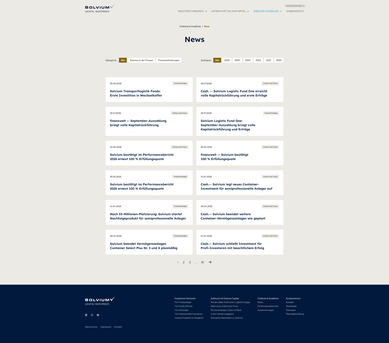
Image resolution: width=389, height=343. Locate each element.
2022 (258, 60)
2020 (279, 60)
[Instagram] (92, 315)
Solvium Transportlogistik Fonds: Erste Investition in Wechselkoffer (136, 93)
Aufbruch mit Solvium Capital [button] (229, 11)
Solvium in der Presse (141, 60)
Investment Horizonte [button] (191, 11)
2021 (268, 60)
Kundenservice (295, 11)
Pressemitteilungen (168, 60)
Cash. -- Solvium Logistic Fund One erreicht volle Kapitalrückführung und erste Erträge (234, 93)
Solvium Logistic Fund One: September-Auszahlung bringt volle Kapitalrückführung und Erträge (228, 125)
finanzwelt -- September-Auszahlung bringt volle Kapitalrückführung (138, 123)
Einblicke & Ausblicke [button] (266, 11)
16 (202, 262)
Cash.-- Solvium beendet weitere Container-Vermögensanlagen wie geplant (233, 216)
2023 (248, 60)
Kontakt (118, 326)
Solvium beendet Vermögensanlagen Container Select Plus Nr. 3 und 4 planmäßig (143, 246)
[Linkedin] (86, 315)
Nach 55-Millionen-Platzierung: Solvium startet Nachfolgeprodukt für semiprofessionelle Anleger (148, 216)
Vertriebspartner (294, 6)
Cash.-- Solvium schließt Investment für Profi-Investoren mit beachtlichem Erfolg (232, 246)
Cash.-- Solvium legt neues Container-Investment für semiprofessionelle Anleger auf (236, 186)
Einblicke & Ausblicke (190, 26)
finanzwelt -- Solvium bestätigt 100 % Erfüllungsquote (224, 157)
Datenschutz (91, 326)
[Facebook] (98, 315)
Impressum (105, 326)
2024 (237, 60)
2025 (227, 60)
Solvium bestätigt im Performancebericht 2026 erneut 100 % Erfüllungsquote (142, 157)
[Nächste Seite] (210, 262)
